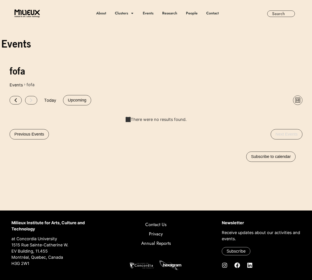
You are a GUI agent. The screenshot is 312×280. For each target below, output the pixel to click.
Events (148, 13)
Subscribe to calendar (271, 156)
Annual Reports (156, 243)
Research (169, 13)
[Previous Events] (16, 100)
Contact (212, 13)
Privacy (156, 234)
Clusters (121, 13)
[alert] (156, 119)
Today (50, 100)
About (101, 13)
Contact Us (156, 224)
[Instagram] (224, 265)
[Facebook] (237, 265)
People (192, 13)
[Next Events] (31, 100)
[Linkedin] (249, 265)
